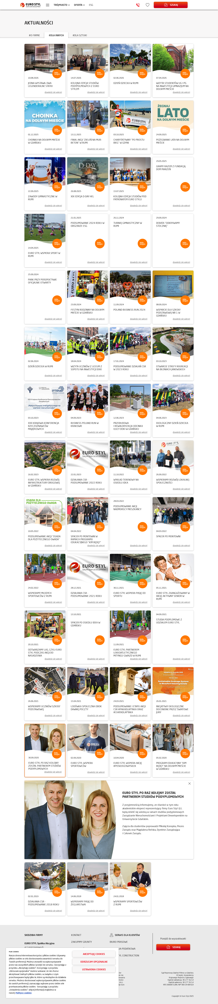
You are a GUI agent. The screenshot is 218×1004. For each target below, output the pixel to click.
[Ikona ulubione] (147, 5)
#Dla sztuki (80, 35)
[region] (62, 973)
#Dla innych (56, 35)
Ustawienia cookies (94, 969)
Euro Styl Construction (124, 955)
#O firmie (34, 35)
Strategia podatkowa (122, 948)
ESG (91, 4)
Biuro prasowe (119, 941)
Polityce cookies (24, 993)
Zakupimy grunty (81, 941)
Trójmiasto (60, 4)
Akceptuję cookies (94, 954)
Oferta (78, 4)
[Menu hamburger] (47, 5)
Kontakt (76, 935)
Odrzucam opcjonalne (94, 961)
